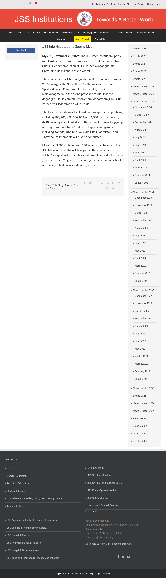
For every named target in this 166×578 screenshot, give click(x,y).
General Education (17, 475)
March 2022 (141, 363)
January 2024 (142, 182)
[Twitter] (123, 556)
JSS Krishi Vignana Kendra (101, 490)
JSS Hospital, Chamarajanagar (23, 550)
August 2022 (141, 326)
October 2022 (142, 311)
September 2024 (143, 122)
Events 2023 (139, 71)
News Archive (140, 433)
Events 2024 (139, 63)
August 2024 (141, 130)
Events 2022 (139, 78)
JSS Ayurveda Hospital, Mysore (24, 542)
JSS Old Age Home (97, 498)
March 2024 (141, 167)
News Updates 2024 (143, 101)
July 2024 (140, 137)
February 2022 (142, 371)
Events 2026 (139, 48)
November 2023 (143, 205)
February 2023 (142, 273)
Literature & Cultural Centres (102, 505)
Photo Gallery (140, 418)
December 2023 (143, 197)
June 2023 (140, 243)
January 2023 (142, 280)
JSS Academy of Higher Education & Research (32, 520)
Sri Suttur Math (95, 467)
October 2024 (142, 114)
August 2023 (141, 228)
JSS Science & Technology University (27, 527)
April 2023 (140, 258)
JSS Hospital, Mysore (18, 535)
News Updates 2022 (143, 290)
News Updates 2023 (143, 192)
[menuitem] (98, 4)
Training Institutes (16, 506)
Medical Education (17, 491)
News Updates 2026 (143, 86)
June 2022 (140, 341)
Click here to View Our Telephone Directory (108, 543)
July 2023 (140, 235)
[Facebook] (118, 556)
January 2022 (142, 378)
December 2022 (143, 296)
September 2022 (143, 318)
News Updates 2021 (143, 388)
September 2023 (143, 220)
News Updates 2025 (143, 93)
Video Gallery (140, 425)
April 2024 (140, 160)
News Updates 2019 (143, 410)
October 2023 (142, 212)
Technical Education (18, 483)
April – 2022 (141, 356)
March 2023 (141, 265)
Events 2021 (139, 395)
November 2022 (143, 303)
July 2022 (140, 333)
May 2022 (140, 348)
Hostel (10, 468)
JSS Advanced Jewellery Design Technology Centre (34, 498)
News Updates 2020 (143, 403)
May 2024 (140, 152)
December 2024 (143, 107)
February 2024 (142, 175)
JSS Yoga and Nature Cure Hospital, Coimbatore (33, 557)
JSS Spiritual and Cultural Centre (105, 482)
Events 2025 (139, 56)
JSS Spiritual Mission (99, 475)
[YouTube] (128, 556)
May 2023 (140, 250)
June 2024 (140, 145)
